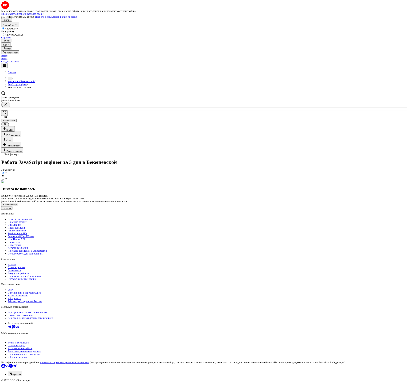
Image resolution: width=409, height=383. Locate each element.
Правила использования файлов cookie (56, 16)
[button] (4, 55)
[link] (6, 48)
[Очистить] (5, 104)
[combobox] (16, 97)
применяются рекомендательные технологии (64, 362)
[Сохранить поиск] (4, 113)
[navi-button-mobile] (4, 65)
